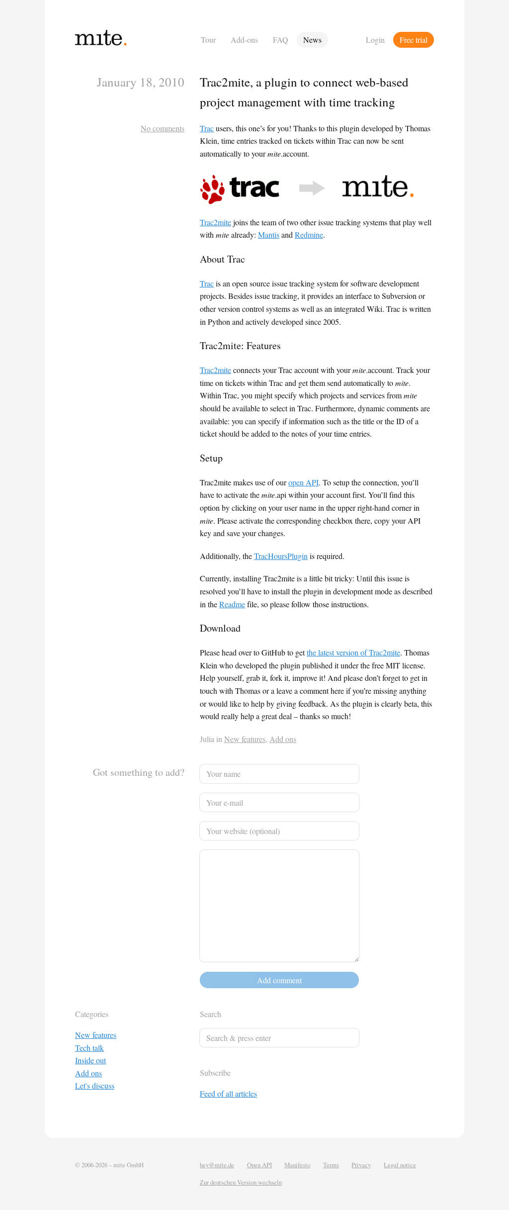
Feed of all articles (228, 1093)
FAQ (280, 39)
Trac (207, 128)
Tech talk (89, 1047)
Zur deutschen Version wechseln (241, 1182)
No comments (162, 128)
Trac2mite (215, 222)
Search (210, 1014)
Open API (259, 1164)
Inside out (90, 1060)
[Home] (135, 39)
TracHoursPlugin (281, 556)
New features (244, 739)
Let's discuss (94, 1085)
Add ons (282, 739)
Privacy (361, 1164)
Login (375, 39)
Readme (232, 604)
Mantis (268, 234)
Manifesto (297, 1164)
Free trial (413, 39)
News (312, 39)
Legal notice (400, 1164)
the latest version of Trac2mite (353, 652)
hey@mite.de (217, 1164)
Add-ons (244, 39)
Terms (331, 1164)
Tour (208, 39)
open (303, 482)
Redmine (309, 234)
